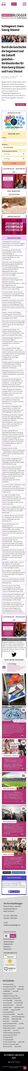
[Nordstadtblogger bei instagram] (19, 1061)
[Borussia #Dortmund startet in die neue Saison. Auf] (14, 788)
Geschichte (18, 1002)
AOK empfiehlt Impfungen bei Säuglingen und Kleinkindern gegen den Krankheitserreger (13, 462)
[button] (14, 122)
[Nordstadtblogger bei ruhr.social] (14, 1061)
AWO (21, 986)
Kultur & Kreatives (9, 1014)
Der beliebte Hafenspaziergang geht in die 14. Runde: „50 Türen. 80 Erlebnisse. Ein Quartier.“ (13, 532)
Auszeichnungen (9, 942)
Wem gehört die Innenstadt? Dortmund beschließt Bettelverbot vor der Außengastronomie (13, 565)
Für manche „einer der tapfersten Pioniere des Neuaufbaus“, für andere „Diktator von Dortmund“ (13, 400)
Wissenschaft (7, 1046)
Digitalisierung (8, 993)
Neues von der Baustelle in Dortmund (12, 367)
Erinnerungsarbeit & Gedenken (11, 998)
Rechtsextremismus (9, 1026)
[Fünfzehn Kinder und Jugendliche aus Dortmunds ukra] (14, 854)
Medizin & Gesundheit (18, 1016)
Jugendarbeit (19, 1007)
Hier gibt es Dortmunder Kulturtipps (13, 334)
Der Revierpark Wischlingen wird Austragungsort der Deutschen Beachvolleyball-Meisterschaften (12, 609)
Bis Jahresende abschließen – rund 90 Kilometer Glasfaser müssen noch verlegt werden (13, 556)
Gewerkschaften (8, 1005)
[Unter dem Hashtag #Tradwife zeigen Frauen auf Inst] (14, 755)
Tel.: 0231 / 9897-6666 (10, 916)
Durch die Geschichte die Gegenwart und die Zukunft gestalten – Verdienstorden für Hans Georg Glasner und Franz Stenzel (14, 59)
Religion (21, 1028)
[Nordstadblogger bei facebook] (11, 1061)
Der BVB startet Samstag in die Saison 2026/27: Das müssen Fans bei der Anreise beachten (13, 501)
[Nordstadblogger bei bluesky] (8, 1061)
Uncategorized (8, 1037)
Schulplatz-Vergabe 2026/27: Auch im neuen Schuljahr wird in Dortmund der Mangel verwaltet (12, 392)
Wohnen (18, 1046)
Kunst (20, 1014)
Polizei (15, 1021)
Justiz (5, 1009)
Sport (15, 1030)
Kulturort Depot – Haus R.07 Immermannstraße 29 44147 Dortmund (12, 908)
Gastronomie (7, 1002)
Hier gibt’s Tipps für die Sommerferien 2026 (13, 590)
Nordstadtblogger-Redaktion (9, 77)
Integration (7, 1007)
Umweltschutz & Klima (10, 1035)
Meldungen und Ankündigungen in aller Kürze (12, 411)
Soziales (6, 1030)
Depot (15, 991)
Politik (6, 1021)
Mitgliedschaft (8, 944)
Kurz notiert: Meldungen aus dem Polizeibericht (12, 257)
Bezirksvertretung (8, 989)
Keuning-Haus (15, 1009)
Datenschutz (8, 949)
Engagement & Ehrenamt (10, 996)
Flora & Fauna (7, 1000)
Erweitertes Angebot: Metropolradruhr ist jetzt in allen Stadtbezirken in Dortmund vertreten (12, 342)
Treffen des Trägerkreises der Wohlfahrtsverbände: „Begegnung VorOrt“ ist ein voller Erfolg (13, 286)
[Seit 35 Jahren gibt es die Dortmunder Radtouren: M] (14, 722)
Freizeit (18, 1000)
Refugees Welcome (9, 1028)
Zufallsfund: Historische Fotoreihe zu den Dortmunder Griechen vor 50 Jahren (13, 307)
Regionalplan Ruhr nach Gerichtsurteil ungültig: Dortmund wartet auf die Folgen (12, 273)
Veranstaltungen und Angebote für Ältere (13, 317)
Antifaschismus (8, 984)
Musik (6, 1019)
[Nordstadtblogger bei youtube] (17, 1061)
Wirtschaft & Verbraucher (11, 1044)
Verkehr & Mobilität (9, 1042)
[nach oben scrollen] (24, 1067)
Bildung (20, 989)
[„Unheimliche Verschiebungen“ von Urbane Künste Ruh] (14, 689)
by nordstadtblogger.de (18, 1066)
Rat (21, 1023)
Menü (14, 4)
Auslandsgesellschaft (9, 986)
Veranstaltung (8, 1039)
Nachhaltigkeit (16, 1019)
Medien (6, 1016)
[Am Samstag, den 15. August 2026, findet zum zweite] (14, 821)
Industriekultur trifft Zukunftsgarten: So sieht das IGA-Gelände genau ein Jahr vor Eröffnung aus (13, 442)
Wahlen (21, 1042)
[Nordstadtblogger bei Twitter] (13, 1061)
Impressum (7, 946)
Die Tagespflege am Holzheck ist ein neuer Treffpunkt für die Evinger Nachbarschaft (13, 356)
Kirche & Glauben (8, 1012)
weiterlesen (20, 104)
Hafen (19, 1005)
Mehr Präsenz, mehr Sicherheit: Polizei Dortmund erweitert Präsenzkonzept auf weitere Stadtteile (13, 477)
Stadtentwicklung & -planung (11, 1032)
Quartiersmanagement (10, 1023)
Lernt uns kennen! (9, 939)
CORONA (6, 991)
